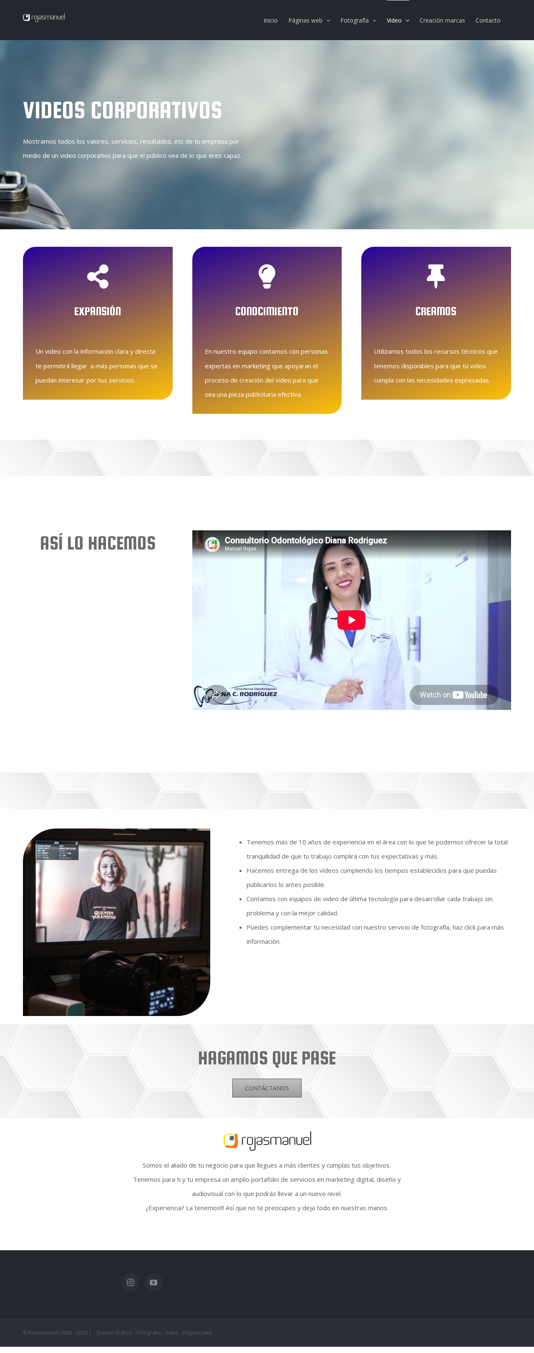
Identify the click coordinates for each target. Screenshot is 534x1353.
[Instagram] (130, 1282)
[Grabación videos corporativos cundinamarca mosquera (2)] (116, 835)
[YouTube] (153, 1282)
